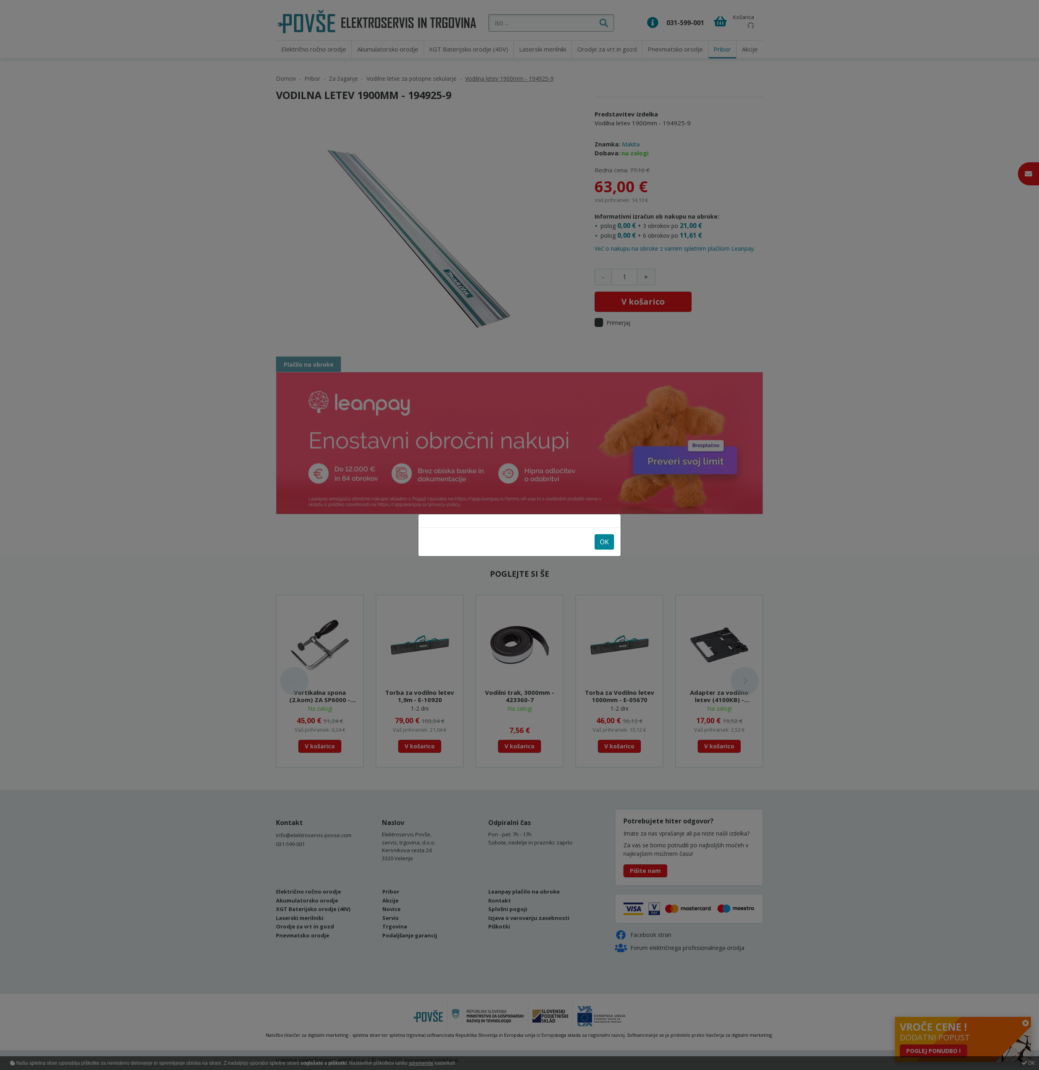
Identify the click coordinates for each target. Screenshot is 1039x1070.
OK (604, 541)
